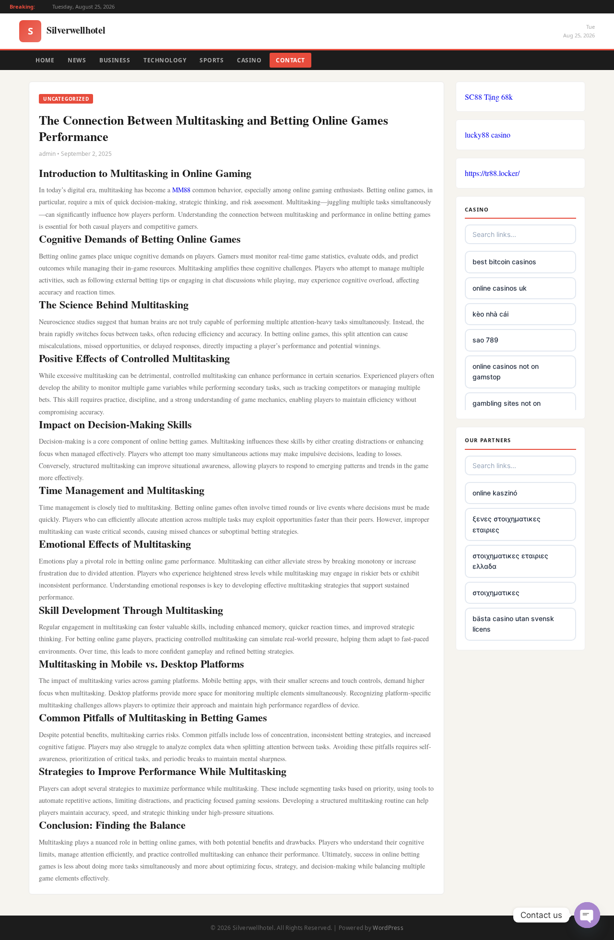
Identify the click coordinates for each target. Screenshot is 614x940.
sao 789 (485, 340)
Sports (212, 60)
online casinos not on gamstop (505, 371)
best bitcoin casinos (504, 262)
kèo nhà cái (490, 314)
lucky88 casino (487, 134)
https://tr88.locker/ (492, 173)
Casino (249, 60)
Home (44, 60)
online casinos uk (499, 288)
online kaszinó (494, 493)
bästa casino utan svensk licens (513, 623)
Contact (290, 60)
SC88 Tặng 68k (489, 97)
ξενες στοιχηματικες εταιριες (506, 524)
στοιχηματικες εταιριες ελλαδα (510, 561)
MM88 (182, 189)
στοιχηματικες (496, 592)
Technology (164, 60)
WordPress (388, 928)
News (77, 60)
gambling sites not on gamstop (506, 408)
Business (114, 60)
